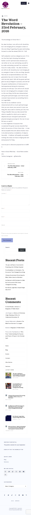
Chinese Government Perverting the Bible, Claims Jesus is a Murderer (16, 396)
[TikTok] (12, 471)
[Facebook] (5, 471)
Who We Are (8, 362)
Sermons (7, 366)
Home (7, 346)
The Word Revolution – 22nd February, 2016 (16, 165)
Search (7, 247)
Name (3, 208)
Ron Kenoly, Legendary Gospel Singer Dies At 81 (19, 417)
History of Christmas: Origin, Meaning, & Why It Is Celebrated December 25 (15, 315)
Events (7, 354)
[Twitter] (9, 471)
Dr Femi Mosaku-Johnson (12, 306)
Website (3, 225)
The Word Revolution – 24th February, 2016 (15, 174)
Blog (6, 350)
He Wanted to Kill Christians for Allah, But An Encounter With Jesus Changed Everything (15, 282)
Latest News (9, 369)
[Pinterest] (20, 471)
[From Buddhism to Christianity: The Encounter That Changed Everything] (8, 386)
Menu (24, 3)
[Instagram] (16, 471)
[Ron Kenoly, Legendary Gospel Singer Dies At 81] (8, 418)
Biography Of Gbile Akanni (12, 309)
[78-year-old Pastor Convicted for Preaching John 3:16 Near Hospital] (8, 375)
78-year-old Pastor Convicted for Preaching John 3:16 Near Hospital (19, 375)
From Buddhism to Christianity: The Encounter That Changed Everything (18, 385)
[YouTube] (23, 471)
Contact (7, 358)
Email (3, 216)
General (6, 15)
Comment (3, 193)
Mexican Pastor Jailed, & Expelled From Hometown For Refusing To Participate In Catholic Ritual (17, 427)
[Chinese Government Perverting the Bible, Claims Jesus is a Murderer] (6, 395)
